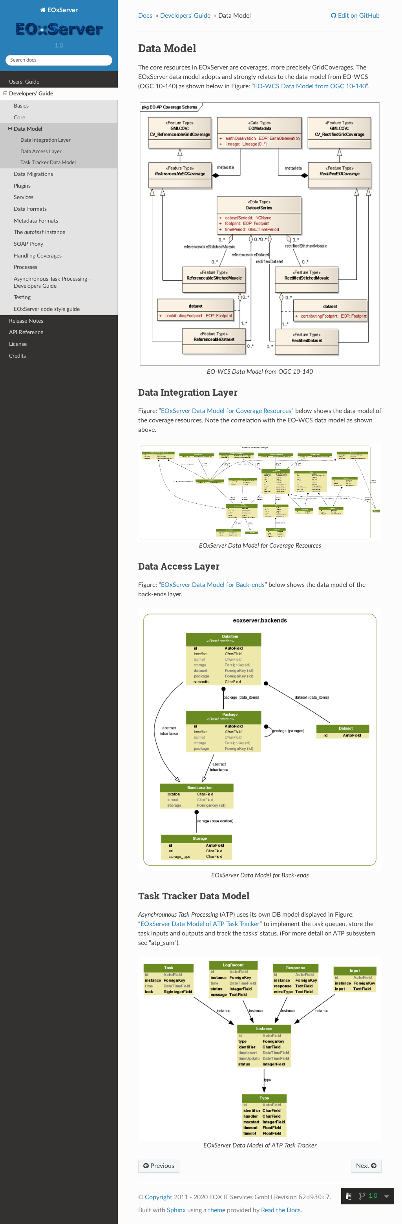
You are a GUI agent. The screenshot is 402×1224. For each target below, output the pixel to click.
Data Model (28, 129)
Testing (22, 297)
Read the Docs (281, 1210)
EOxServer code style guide (47, 309)
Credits (17, 356)
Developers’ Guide (31, 94)
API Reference (26, 332)
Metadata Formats (36, 221)
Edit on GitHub (358, 16)
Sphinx (176, 1210)
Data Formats (30, 209)
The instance (39, 232)
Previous (161, 1166)
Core (19, 118)
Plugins (22, 186)
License (18, 344)
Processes (25, 267)
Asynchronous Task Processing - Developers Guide (52, 282)
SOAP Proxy (28, 244)
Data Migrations (33, 174)
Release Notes (26, 321)
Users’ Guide (24, 82)
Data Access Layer (41, 151)
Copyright (158, 1197)
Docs (145, 16)
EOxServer (62, 10)
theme (216, 1210)
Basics (21, 106)
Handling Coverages (38, 256)
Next (363, 1166)
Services (23, 197)
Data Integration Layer (45, 140)
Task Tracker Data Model (48, 162)
